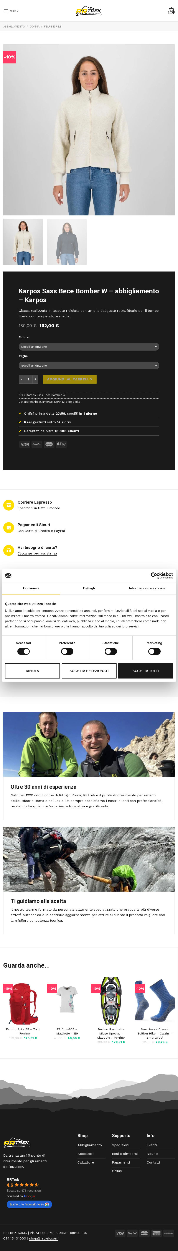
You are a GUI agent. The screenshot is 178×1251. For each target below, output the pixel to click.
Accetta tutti (145, 670)
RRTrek (13, 1179)
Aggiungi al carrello (69, 379)
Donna (35, 26)
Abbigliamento (14, 26)
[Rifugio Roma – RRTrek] (89, 11)
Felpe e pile (52, 26)
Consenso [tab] (31, 588)
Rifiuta (32, 670)
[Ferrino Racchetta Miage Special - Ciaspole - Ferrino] (111, 1001)
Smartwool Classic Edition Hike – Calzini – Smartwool (155, 1033)
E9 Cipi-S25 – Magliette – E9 (67, 1031)
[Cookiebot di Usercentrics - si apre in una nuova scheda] (154, 575)
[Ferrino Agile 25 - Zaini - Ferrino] (23, 1001)
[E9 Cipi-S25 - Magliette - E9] (67, 1001)
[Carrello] (171, 10)
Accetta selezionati (89, 670)
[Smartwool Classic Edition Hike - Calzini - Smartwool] (155, 1001)
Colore (24, 337)
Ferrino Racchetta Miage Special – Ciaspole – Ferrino (111, 1033)
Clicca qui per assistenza (37, 553)
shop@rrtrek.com (43, 1238)
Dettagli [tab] (89, 588)
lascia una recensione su (27, 1204)
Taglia (23, 356)
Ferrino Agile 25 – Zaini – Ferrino (23, 1031)
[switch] (67, 651)
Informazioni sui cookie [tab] (147, 588)
